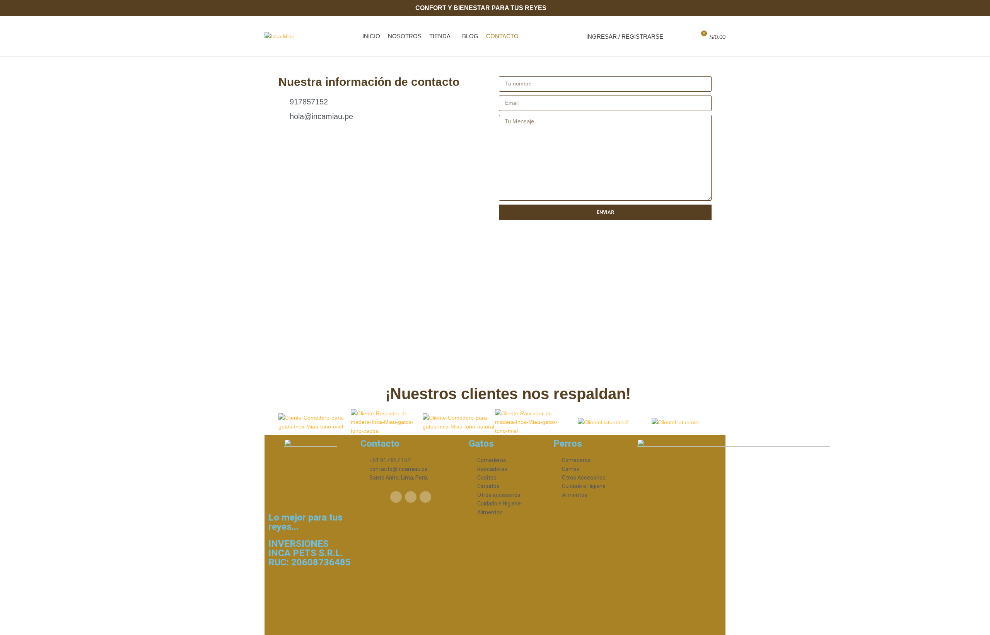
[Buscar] (673, 36)
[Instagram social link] (712, 8)
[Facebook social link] (703, 8)
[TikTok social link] (721, 8)
